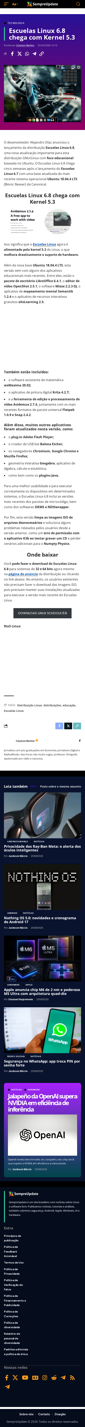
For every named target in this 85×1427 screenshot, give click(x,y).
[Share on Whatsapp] (27, 53)
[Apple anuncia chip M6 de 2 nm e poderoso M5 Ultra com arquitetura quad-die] (42, 959)
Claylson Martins (25, 45)
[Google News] (35, 1377)
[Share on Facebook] (12, 53)
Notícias (16, 1090)
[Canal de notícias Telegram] (7, 1387)
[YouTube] (25, 1377)
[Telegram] (63, 1377)
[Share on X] (19, 53)
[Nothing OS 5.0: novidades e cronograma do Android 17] (42, 887)
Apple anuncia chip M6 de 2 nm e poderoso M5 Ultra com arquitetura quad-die (42, 991)
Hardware (34, 1090)
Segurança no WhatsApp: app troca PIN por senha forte (42, 1063)
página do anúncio (23, 574)
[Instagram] (44, 1377)
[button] (7, 4)
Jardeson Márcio (21, 1169)
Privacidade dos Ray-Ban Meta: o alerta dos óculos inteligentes (42, 848)
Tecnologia (16, 23)
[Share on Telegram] (34, 53)
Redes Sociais (16, 1056)
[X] (15, 1377)
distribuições (52, 705)
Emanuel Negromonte (20, 999)
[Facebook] (79, 740)
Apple (29, 985)
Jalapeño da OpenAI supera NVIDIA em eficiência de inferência (42, 1102)
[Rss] (72, 1377)
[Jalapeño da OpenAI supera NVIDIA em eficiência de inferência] (42, 1135)
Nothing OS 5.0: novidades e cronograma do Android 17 (40, 920)
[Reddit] (54, 1377)
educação (69, 705)
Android (12, 913)
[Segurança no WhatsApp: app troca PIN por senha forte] (42, 1030)
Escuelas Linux (44, 244)
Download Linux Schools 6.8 (42, 613)
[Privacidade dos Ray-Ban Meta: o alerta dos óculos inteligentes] (42, 815)
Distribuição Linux (29, 705)
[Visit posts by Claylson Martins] (9, 741)
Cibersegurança (17, 842)
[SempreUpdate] (42, 4)
